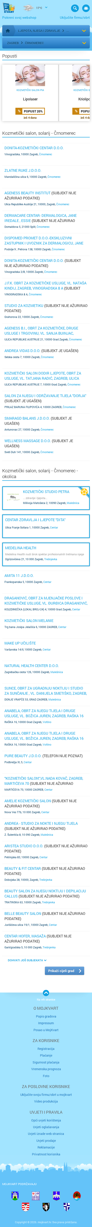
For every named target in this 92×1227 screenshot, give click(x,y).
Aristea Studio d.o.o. (23, 846)
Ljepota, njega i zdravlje (39, 31)
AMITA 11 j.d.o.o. (19, 575)
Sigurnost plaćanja (46, 1062)
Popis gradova (46, 1016)
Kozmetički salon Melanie (28, 620)
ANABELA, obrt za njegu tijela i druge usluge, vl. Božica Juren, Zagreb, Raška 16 (44, 713)
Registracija (46, 1049)
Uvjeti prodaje (46, 1140)
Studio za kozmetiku (23, 305)
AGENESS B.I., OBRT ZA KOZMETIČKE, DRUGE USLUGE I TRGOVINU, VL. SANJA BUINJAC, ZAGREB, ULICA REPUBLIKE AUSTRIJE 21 (41, 333)
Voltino (47, 722)
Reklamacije (46, 1147)
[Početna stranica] (7, 30)
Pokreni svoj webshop (19, 17)
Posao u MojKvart (46, 1030)
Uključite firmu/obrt (75, 17)
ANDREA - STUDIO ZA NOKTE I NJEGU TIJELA (41, 823)
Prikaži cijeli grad (61, 970)
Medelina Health (20, 547)
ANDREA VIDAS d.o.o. (22, 350)
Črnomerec (34, 43)
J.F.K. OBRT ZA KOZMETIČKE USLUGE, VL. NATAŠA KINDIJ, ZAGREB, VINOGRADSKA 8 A (45, 285)
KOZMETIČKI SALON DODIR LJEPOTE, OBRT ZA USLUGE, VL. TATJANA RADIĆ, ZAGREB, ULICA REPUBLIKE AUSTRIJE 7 (42, 378)
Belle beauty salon (22, 913)
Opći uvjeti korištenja (46, 1120)
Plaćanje (46, 1055)
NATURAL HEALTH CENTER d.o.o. (31, 665)
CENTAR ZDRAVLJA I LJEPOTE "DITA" (35, 519)
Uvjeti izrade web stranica (46, 1134)
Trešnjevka (50, 559)
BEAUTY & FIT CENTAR (22, 868)
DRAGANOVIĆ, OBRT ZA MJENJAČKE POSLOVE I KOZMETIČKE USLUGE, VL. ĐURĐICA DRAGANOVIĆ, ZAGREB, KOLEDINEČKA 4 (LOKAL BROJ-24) (46, 603)
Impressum (46, 1023)
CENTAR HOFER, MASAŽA (25, 936)
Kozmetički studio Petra (46, 491)
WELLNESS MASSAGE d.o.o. (27, 440)
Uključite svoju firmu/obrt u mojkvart (46, 1094)
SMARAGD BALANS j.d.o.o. (27, 418)
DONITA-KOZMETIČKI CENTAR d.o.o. (34, 147)
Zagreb (13, 43)
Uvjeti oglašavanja (46, 1127)
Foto (46, 1076)
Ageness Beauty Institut (27, 193)
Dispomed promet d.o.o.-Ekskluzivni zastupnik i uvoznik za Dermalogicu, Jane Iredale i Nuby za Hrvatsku (43, 243)
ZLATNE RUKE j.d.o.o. (22, 170)
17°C (39, 8)
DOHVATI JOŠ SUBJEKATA (25, 960)
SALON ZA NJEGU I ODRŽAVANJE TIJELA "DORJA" (45, 395)
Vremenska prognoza (46, 1069)
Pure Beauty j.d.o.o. (23, 755)
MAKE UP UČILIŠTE (20, 643)
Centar (54, 527)
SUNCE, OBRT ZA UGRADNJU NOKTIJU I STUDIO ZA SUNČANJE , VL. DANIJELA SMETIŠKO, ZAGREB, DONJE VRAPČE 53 (45, 693)
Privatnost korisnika (46, 1154)
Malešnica (73, 503)
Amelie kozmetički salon (27, 800)
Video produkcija (46, 1101)
